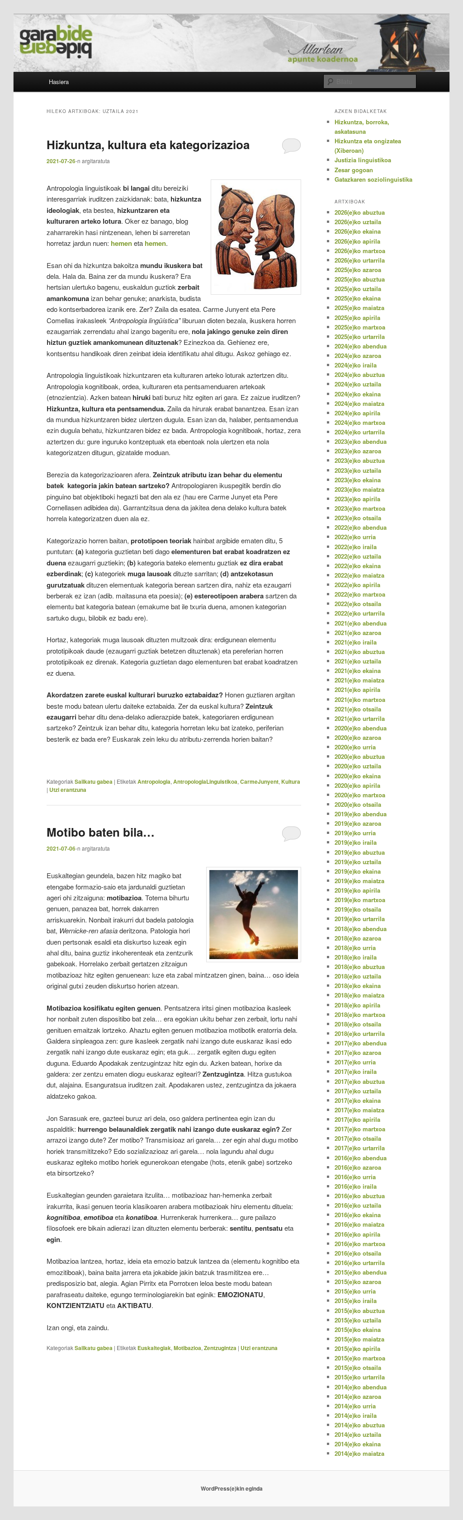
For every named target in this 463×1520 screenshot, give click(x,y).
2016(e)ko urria (355, 1176)
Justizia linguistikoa (363, 159)
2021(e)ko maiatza (359, 680)
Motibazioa (187, 1348)
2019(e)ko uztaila (358, 861)
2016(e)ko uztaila (358, 1205)
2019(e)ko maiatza (359, 880)
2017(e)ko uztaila (358, 1091)
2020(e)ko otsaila (358, 804)
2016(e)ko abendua (361, 1157)
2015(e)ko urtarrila (360, 1377)
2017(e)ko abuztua (360, 1081)
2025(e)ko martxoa (360, 327)
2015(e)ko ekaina (358, 1329)
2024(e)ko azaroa (358, 355)
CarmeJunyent (259, 781)
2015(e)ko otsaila (358, 1367)
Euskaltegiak (154, 1348)
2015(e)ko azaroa (358, 1281)
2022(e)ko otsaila (358, 603)
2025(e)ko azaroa (358, 269)
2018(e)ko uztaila (358, 976)
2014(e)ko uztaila (358, 1434)
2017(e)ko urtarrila (360, 1148)
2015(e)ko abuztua (360, 1310)
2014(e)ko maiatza (359, 1453)
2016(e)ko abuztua (360, 1195)
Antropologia (153, 781)
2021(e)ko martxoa (360, 699)
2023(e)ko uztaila (358, 470)
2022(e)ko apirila (357, 584)
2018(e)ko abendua (361, 928)
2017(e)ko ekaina (358, 1100)
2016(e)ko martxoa (360, 1243)
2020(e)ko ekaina (358, 776)
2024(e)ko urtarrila (360, 432)
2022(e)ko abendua (361, 527)
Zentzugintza (220, 1348)
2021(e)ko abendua (361, 623)
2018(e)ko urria (355, 947)
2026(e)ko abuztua (360, 212)
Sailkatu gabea (94, 781)
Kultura (290, 781)
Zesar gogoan (354, 169)
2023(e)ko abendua (361, 441)
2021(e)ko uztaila (358, 661)
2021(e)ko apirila (357, 689)
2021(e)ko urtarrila (360, 718)
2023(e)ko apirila (357, 498)
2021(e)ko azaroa (358, 632)
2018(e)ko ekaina (358, 985)
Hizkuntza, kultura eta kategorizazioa (148, 144)
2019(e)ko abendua (361, 813)
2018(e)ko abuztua (360, 966)
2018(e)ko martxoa (360, 1014)
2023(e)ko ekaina (358, 479)
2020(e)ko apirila (357, 785)
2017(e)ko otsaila (358, 1138)
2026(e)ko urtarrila (360, 260)
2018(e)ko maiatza (359, 995)
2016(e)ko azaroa (358, 1167)
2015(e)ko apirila (357, 1348)
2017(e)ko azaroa (358, 1052)
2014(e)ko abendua (361, 1387)
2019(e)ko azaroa (358, 823)
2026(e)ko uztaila (358, 221)
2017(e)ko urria (355, 1062)
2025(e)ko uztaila (358, 288)
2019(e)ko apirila (357, 890)
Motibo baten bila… (101, 832)
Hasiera (59, 81)
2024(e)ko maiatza (359, 403)
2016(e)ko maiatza (359, 1224)
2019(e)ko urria (355, 832)
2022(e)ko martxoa (360, 594)
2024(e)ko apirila (357, 413)
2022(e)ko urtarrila (360, 613)
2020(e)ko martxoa (360, 795)
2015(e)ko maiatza (359, 1339)
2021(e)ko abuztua (360, 651)
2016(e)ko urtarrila (360, 1262)
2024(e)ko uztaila (358, 384)
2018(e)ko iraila (356, 957)
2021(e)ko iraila (356, 642)
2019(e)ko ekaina (358, 871)
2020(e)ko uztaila (358, 766)
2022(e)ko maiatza (359, 575)
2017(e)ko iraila (356, 1071)
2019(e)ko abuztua (360, 852)
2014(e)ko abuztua (360, 1425)
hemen (122, 243)
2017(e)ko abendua (361, 1043)
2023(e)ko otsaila (358, 517)
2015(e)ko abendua (361, 1272)
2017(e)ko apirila (357, 1119)
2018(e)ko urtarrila (360, 1033)
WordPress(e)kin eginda (232, 1488)
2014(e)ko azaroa (358, 1396)
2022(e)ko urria (355, 536)
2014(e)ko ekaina (358, 1444)
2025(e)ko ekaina (358, 298)
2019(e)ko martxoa (360, 899)
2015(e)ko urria (355, 1291)
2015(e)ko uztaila (358, 1320)
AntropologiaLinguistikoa (205, 781)
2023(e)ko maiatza (359, 489)
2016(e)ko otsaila (358, 1253)
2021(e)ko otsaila (358, 709)
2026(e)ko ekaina (358, 231)
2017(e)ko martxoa (360, 1129)
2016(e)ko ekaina (358, 1214)
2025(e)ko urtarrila (360, 336)
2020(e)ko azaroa (358, 737)
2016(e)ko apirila (357, 1234)
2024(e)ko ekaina (358, 394)
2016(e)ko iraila (356, 1186)
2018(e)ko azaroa (358, 938)
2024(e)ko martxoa (360, 422)
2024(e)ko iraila (356, 365)
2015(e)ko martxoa (360, 1358)
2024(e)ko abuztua (360, 374)
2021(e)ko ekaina (358, 670)
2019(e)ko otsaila (358, 909)
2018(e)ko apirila (357, 1005)
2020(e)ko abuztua (360, 756)
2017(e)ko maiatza (359, 1110)
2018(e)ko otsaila (358, 1024)
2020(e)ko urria (355, 747)
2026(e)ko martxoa (360, 250)
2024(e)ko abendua (361, 346)
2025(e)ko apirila (357, 317)
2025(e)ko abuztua (360, 279)
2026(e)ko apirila (357, 241)
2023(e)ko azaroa (358, 451)
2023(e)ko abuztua (360, 460)
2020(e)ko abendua (361, 728)
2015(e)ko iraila (356, 1300)
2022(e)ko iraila (356, 546)
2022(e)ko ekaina (358, 565)
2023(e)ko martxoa (360, 508)
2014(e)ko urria (355, 1406)
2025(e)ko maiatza (359, 307)
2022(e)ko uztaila (358, 556)
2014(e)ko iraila (356, 1415)
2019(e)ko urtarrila (360, 918)
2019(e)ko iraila (356, 842)
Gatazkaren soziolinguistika (373, 179)
